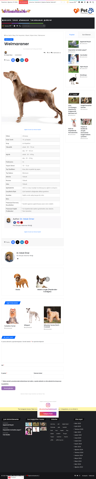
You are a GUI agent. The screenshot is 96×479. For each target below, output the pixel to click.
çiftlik (51, 440)
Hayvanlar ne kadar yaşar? (77, 50)
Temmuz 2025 (79, 429)
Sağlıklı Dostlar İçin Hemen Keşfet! (32, 129)
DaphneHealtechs (33, 475)
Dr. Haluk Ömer (8, 55)
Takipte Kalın (48, 414)
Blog (16, 20)
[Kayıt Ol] (87, 2)
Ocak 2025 (78, 438)
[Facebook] (79, 2)
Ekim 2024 (78, 446)
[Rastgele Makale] (90, 2)
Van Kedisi (83, 55)
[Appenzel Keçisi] (73, 44)
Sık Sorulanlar (37, 20)
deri (59, 424)
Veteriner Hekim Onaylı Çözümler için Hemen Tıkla (33, 394)
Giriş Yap (48, 20)
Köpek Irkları (33, 35)
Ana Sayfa (7, 20)
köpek (52, 433)
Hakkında (91, 475)
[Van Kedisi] (73, 59)
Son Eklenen (86, 35)
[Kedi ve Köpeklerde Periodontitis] (73, 123)
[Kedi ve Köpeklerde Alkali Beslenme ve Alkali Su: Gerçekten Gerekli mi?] (28, 424)
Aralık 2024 (78, 441)
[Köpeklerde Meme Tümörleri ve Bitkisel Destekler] (28, 431)
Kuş (67, 430)
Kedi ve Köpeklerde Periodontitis (72, 131)
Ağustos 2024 (79, 449)
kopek (62, 430)
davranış (52, 424)
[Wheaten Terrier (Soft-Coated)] (52, 314)
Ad (2, 365)
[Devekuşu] (73, 79)
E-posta (4, 373)
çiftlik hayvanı (59, 440)
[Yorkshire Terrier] (12, 315)
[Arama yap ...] (44, 26)
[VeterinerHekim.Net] (16, 10)
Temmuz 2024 (79, 452)
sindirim (58, 433)
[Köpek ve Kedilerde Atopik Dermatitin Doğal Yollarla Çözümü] (86, 122)
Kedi (51, 430)
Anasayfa (84, 475)
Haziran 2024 (79, 455)
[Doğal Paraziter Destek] (86, 100)
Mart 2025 (78, 432)
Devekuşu (83, 75)
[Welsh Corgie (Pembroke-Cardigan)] (47, 279)
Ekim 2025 (78, 423)
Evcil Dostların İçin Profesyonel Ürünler (32, 49)
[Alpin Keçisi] (73, 69)
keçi (56, 430)
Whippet (27, 325)
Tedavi (52, 436)
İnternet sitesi (38, 373)
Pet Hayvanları (20, 35)
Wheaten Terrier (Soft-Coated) (52, 326)
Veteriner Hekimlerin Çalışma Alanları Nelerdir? (42, 2)
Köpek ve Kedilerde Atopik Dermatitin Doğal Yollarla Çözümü (85, 132)
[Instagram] (84, 2)
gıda (59, 427)
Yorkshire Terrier (10, 326)
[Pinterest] (26, 60)
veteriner (59, 436)
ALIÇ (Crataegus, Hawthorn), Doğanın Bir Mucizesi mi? (72, 109)
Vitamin (66, 436)
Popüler (72, 35)
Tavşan (65, 433)
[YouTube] (82, 2)
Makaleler (25, 20)
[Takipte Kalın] (48, 406)
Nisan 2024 (78, 461)
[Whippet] (32, 314)
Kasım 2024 (78, 443)
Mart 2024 (78, 464)
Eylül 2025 (78, 426)
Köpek (27, 35)
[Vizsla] (17, 279)
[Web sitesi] (18, 259)
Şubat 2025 (78, 435)
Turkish (13, 477)
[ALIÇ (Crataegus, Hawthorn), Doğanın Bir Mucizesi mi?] (73, 100)
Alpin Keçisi (84, 67)
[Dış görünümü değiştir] (93, 2)
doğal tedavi (65, 424)
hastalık (65, 427)
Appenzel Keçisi (85, 42)
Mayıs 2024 (78, 458)
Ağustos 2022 (79, 467)
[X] (17, 60)
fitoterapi (52, 427)
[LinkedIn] (22, 60)
